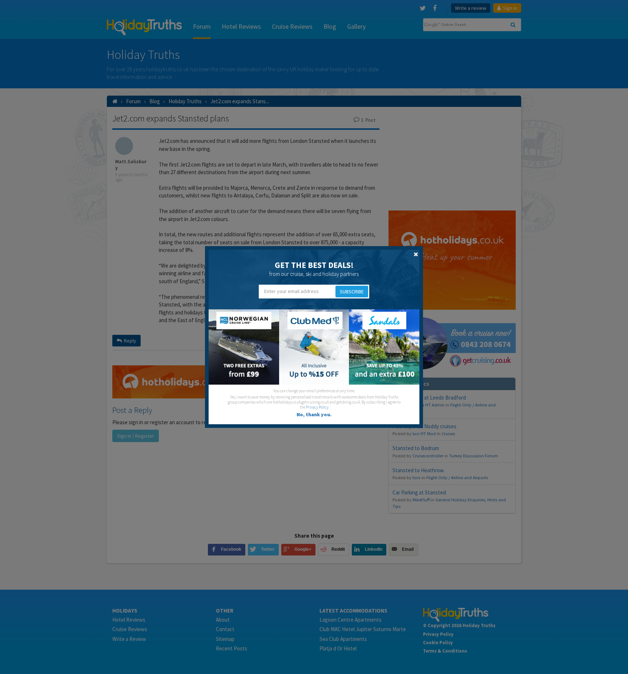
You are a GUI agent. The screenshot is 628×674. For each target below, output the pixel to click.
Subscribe (352, 291)
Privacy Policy (317, 407)
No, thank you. (314, 414)
